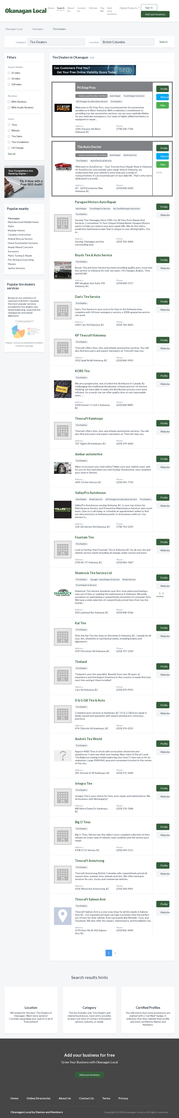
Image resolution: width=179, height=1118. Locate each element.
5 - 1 (160, 595)
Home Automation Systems (23, 242)
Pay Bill (102, 9)
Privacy (123, 1098)
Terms (106, 1098)
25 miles (15, 72)
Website (164, 97)
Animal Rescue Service (20, 238)
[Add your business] (89, 1070)
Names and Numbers (49, 1112)
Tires (14, 124)
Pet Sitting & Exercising (21, 259)
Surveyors (13, 251)
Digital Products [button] (128, 7)
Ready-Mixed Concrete (20, 247)
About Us (70, 9)
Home (51, 7)
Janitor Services (16, 268)
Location (94, 42)
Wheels (15, 130)
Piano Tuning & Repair (20, 255)
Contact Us (81, 9)
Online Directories (39, 1098)
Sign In (149, 7)
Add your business (112, 10)
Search (61, 7)
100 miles (16, 84)
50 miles (15, 78)
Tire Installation (20, 141)
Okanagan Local (14, 28)
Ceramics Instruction (19, 234)
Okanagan (37, 28)
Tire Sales (16, 136)
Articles (93, 7)
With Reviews (19, 101)
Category (21, 42)
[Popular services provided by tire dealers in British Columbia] (24, 329)
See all (11, 153)
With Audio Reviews (22, 107)
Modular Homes (16, 230)
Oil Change (17, 147)
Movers (12, 263)
